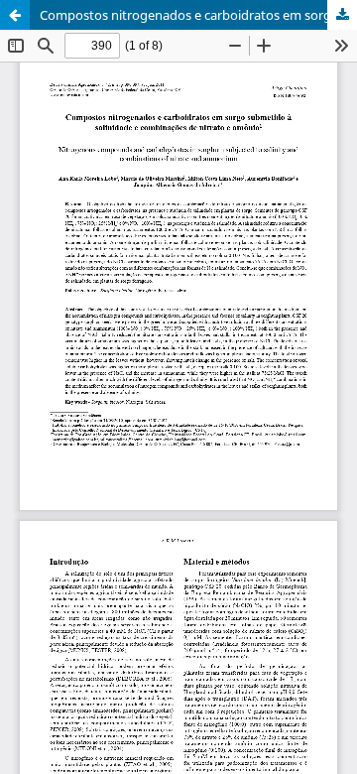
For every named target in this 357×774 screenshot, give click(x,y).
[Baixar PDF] (342, 15)
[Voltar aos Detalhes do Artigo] (15, 15)
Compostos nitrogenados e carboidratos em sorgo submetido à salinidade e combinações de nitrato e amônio (198, 15)
